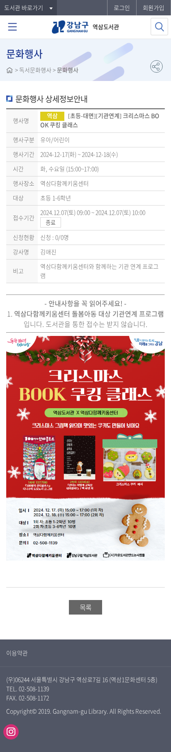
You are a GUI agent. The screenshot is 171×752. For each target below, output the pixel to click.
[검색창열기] (159, 26)
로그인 (122, 7)
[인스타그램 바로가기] (11, 732)
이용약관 (17, 653)
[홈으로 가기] (9, 71)
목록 (85, 607)
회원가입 (153, 7)
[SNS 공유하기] (156, 66)
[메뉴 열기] (12, 27)
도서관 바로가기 (23, 7)
